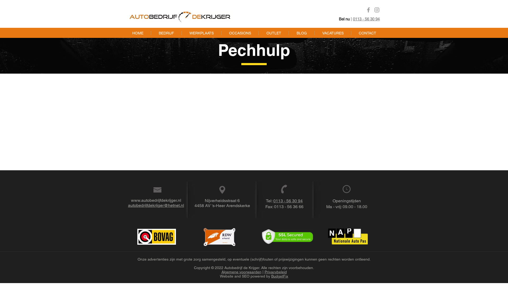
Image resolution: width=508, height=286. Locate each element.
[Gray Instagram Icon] (377, 10)
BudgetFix (279, 276)
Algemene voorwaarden (241, 272)
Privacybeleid (276, 272)
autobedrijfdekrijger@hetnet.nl (156, 205)
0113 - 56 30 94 (366, 19)
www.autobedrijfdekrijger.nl (156, 200)
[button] (201, 33)
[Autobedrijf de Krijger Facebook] (368, 10)
